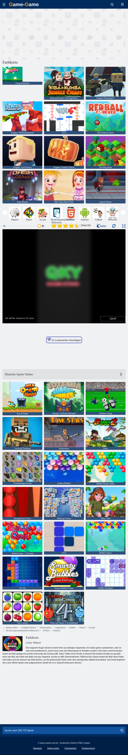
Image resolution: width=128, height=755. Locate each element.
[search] (122, 730)
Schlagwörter (70, 748)
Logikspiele (59, 627)
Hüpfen (72, 627)
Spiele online (12, 627)
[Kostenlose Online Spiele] (24, 4)
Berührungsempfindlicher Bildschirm (22, 630)
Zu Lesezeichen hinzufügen (66, 340)
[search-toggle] (112, 4)
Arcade (91, 627)
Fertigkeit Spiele (28, 627)
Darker (103, 226)
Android (56, 630)
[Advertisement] (33, 33)
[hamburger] (4, 4)
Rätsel (82, 627)
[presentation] (4, 212)
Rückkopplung (88, 748)
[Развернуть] (124, 226)
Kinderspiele (45, 627)
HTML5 (46, 630)
